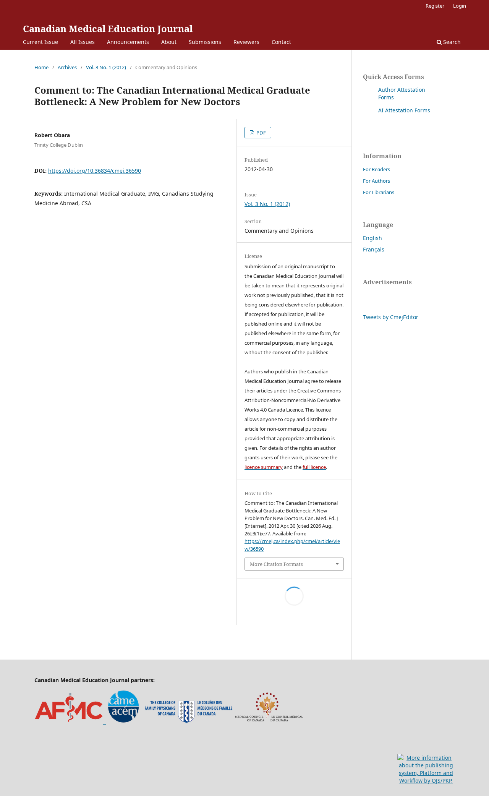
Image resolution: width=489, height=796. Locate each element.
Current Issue (40, 41)
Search (451, 41)
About (168, 41)
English (372, 238)
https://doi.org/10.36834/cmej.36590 (94, 170)
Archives (67, 67)
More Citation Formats (276, 564)
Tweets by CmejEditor (390, 317)
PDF (260, 132)
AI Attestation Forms (404, 110)
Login (459, 5)
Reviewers (246, 41)
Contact (281, 41)
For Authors (376, 180)
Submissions (205, 41)
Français (373, 249)
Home (41, 67)
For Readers (376, 169)
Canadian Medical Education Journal (108, 28)
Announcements (128, 41)
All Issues (82, 41)
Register (435, 5)
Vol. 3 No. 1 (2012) (106, 67)
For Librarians (378, 192)
